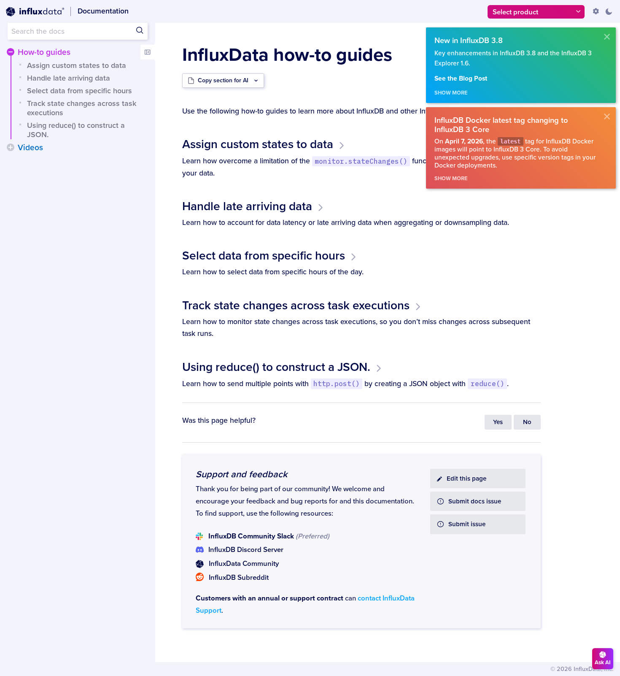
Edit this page (466, 479)
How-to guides (44, 52)
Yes (498, 422)
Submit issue (466, 524)
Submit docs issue (474, 502)
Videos (30, 148)
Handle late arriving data (68, 78)
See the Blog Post (460, 79)
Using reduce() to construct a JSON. (76, 130)
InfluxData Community (244, 564)
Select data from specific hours (79, 90)
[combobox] (78, 31)
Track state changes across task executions (81, 108)
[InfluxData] (35, 11)
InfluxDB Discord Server (245, 550)
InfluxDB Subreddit (239, 577)
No (527, 422)
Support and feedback (241, 474)
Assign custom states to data (76, 65)
